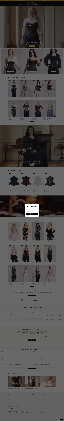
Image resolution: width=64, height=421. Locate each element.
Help (62, 419)
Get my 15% (32, 213)
